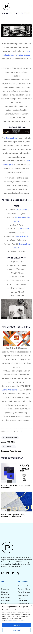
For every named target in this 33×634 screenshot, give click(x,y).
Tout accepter (16, 625)
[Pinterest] (18, 431)
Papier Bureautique (24, 586)
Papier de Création (24, 589)
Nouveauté (9, 481)
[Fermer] (31, 605)
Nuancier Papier (23, 595)
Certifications (5, 597)
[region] (16, 619)
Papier (8, 510)
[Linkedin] (21, 431)
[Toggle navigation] (26, 6)
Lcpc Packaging (6, 600)
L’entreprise (5, 589)
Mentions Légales (23, 603)
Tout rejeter (16, 630)
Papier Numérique (24, 592)
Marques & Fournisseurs (5, 593)
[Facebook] (11, 431)
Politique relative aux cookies (16, 620)
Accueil (3, 586)
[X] (14, 431)
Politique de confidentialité (22, 599)
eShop (3, 603)
